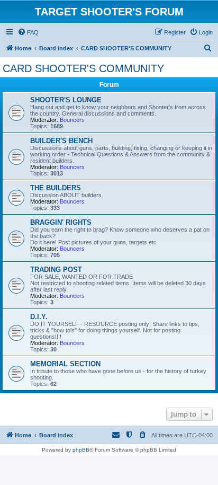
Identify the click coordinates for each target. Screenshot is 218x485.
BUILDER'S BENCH (61, 141)
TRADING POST (56, 270)
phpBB (80, 450)
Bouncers (72, 120)
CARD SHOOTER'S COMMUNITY (83, 68)
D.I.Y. (39, 317)
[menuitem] (28, 32)
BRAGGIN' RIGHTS (61, 222)
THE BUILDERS (55, 188)
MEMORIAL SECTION (65, 364)
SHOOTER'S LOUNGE (66, 100)
